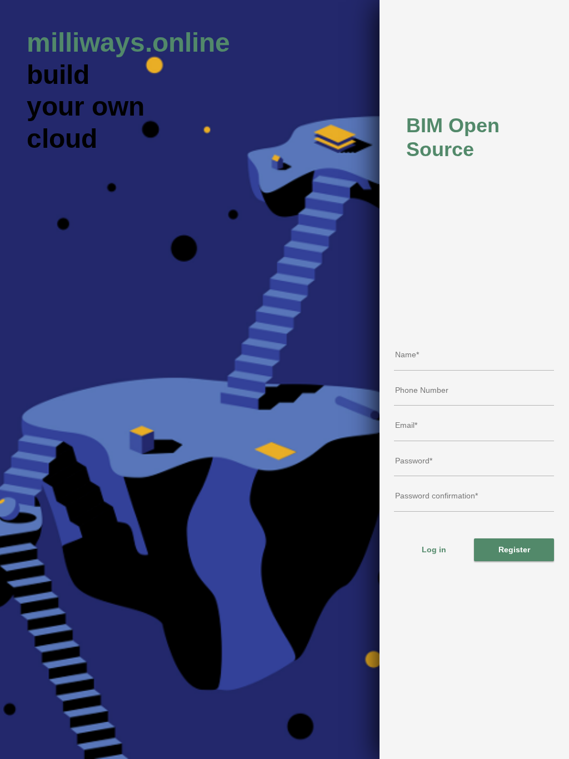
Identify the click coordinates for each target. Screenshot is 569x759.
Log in (434, 549)
